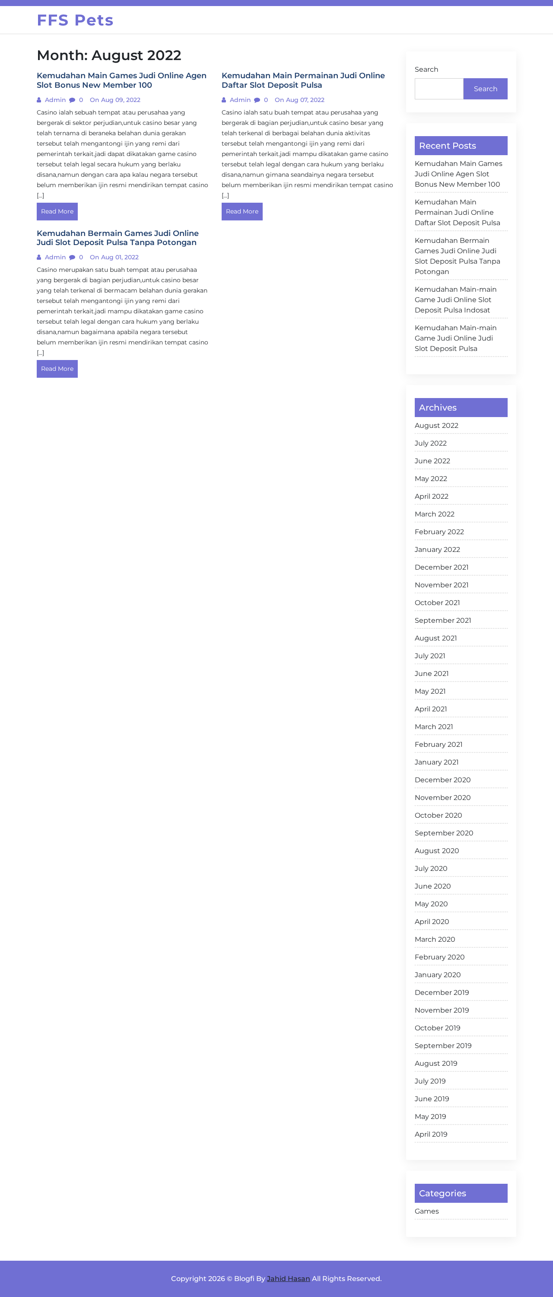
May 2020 (431, 904)
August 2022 (436, 425)
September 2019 (443, 1046)
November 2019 (442, 1010)
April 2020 (432, 922)
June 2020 (433, 886)
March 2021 (434, 727)
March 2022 (434, 514)
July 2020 (431, 868)
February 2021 (439, 744)
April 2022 (431, 496)
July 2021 (430, 656)
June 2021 (432, 673)
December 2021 (442, 567)
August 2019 (436, 1063)
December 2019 (442, 992)
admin (54, 100)
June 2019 (432, 1099)
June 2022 (432, 461)
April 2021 (431, 709)
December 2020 (443, 780)
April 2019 (431, 1134)
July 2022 (431, 443)
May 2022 (431, 479)
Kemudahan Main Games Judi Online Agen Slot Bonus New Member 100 (458, 173)
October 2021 (437, 603)
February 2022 (439, 532)
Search (427, 69)
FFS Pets (75, 19)
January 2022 (437, 549)
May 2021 (430, 691)
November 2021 (442, 585)
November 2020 (443, 797)
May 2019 (430, 1116)
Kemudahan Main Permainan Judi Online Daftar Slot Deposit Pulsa (457, 212)
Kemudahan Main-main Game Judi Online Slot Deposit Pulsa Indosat (456, 299)
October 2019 (438, 1028)
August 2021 (436, 638)
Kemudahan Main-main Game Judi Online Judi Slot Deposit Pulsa (456, 338)
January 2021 (437, 762)
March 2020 (435, 939)
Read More (57, 211)
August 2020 (437, 851)
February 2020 (440, 957)
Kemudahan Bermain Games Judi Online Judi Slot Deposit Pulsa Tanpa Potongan (457, 256)
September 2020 (444, 833)
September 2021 (443, 620)
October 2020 (438, 815)
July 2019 (430, 1081)
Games (427, 1211)
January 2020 (438, 975)
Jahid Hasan (288, 1279)
